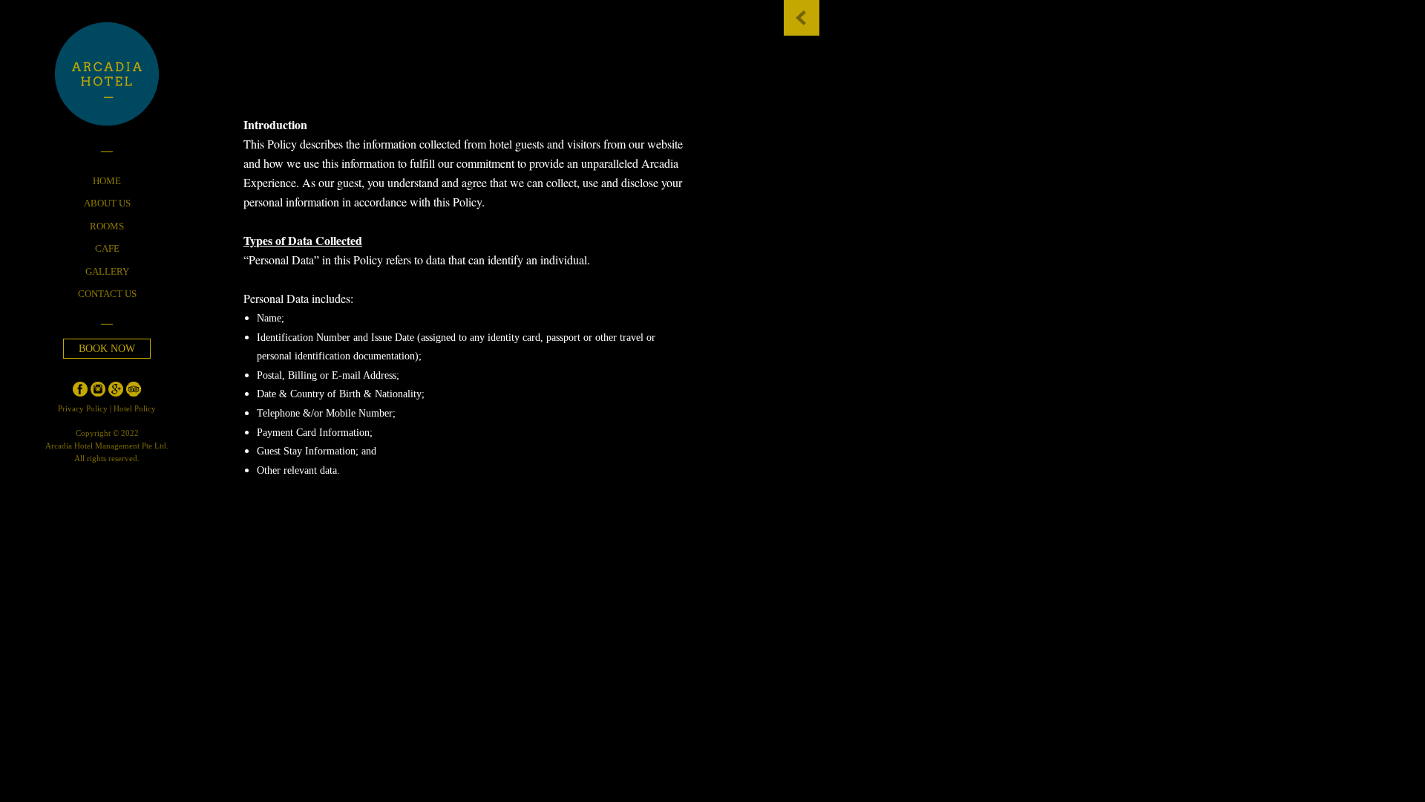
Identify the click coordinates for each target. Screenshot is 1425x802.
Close (801, 18)
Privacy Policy (84, 408)
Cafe (107, 249)
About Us (107, 203)
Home (107, 181)
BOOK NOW (107, 348)
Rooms (107, 226)
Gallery (107, 272)
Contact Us (107, 294)
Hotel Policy (135, 408)
